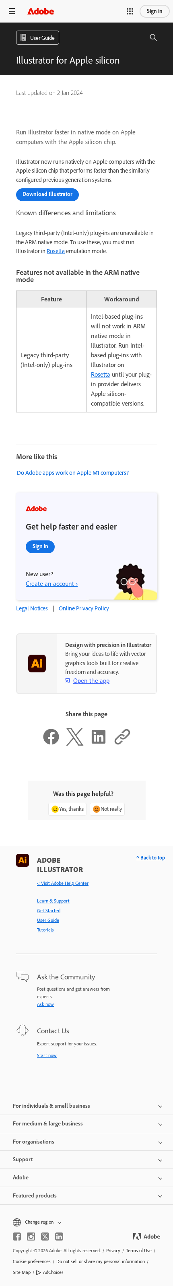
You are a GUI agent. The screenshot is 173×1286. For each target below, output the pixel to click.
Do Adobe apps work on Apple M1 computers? (73, 472)
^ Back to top (150, 858)
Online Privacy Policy (84, 608)
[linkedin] (59, 1236)
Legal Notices (32, 608)
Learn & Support (53, 901)
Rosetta (56, 251)
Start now (47, 1055)
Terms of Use (139, 1250)
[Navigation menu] (12, 11)
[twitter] (45, 1236)
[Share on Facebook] (51, 743)
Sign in (155, 11)
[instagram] (31, 1236)
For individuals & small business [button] (51, 1106)
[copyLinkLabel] (122, 743)
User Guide (48, 920)
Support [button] (23, 1159)
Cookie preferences (32, 1261)
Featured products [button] (35, 1195)
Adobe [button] (21, 1177)
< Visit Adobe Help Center (63, 883)
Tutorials (45, 930)
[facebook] (17, 1236)
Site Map (22, 1272)
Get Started (48, 910)
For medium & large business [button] (48, 1123)
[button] (130, 11)
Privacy (113, 1250)
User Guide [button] (42, 38)
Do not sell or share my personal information (100, 1261)
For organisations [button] (33, 1141)
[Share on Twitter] (75, 743)
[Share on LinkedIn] (98, 743)
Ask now (45, 1004)
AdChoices (53, 1272)
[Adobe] (40, 11)
